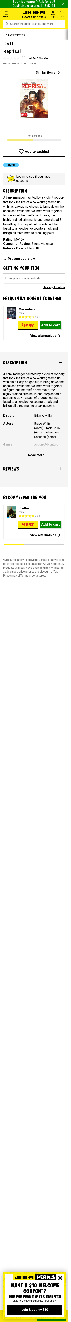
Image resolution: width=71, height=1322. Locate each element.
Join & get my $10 (34, 1310)
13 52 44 (49, 6)
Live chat (27, 6)
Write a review (38, 58)
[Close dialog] (60, 1278)
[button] (11, 14)
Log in (20, 176)
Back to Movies (16, 34)
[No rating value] (12, 58)
